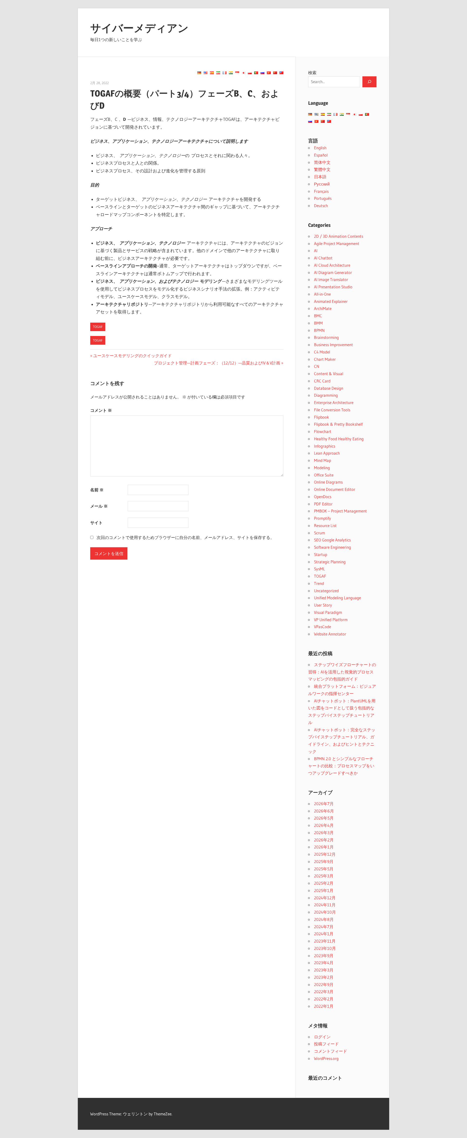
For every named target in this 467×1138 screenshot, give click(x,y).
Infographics (324, 446)
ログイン (322, 1036)
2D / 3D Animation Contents (338, 236)
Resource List (325, 525)
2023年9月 (323, 955)
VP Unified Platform (331, 619)
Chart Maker (325, 359)
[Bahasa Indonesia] (237, 72)
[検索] (369, 81)
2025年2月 (323, 883)
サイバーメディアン (139, 28)
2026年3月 (324, 832)
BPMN (319, 330)
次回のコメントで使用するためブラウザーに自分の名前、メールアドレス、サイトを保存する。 (185, 537)
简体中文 (322, 162)
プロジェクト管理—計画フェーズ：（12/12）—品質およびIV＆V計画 (217, 362)
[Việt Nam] (269, 72)
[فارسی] (218, 72)
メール (99, 506)
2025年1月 (323, 890)
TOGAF (98, 327)
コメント (101, 410)
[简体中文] (275, 72)
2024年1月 (323, 933)
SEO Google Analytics (332, 539)
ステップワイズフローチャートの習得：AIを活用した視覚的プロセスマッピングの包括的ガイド (342, 672)
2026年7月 (324, 803)
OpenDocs (322, 496)
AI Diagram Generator (333, 272)
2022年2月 (323, 998)
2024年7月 (323, 926)
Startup (320, 554)
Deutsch (321, 205)
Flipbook (321, 417)
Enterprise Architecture (333, 402)
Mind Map (322, 460)
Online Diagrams (328, 482)
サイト (96, 522)
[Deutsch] (199, 72)
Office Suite (323, 474)
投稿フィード (326, 1043)
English (320, 147)
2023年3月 (323, 969)
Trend (319, 583)
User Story (323, 605)
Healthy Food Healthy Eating (339, 438)
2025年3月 (323, 875)
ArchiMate (323, 308)
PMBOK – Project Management (340, 510)
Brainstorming (326, 337)
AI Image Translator (331, 279)
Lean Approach (327, 453)
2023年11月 (325, 941)
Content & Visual (328, 373)
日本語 (320, 176)
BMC (318, 315)
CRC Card (322, 380)
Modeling (322, 467)
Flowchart (322, 431)
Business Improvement (333, 344)
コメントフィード (330, 1051)
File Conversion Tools (332, 409)
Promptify (322, 518)
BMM (318, 323)
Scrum (319, 532)
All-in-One (322, 294)
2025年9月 (323, 861)
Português (323, 198)
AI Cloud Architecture (332, 265)
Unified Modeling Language (337, 597)
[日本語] (243, 72)
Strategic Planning (330, 561)
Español (321, 155)
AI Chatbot (323, 257)
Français (321, 191)
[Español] (212, 72)
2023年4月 (323, 962)
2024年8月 (324, 919)
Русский (322, 183)
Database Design (328, 388)
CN (316, 366)
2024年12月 (325, 897)
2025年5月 (323, 868)
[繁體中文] (281, 72)
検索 (312, 72)
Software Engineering (332, 547)
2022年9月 (323, 984)
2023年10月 (325, 948)
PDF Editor (323, 503)
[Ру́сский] (262, 72)
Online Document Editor (334, 489)
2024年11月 (325, 904)
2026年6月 (324, 810)
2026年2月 (324, 839)
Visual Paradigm (328, 612)
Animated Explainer (331, 301)
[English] (205, 72)
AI (315, 250)
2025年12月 (325, 854)
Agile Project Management (336, 243)
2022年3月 (323, 991)
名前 (97, 489)
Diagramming (326, 395)
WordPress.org (326, 1058)
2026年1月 (324, 846)
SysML (319, 568)
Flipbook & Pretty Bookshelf (338, 424)
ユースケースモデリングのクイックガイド (132, 355)
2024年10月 (325, 912)
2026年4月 (324, 825)
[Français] (224, 72)
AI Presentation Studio (333, 286)
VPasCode (322, 626)
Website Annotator (330, 633)
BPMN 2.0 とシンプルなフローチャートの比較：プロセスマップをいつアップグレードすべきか (341, 766)
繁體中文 (322, 169)
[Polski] (250, 72)
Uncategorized (326, 590)
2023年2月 (323, 977)
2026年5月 (324, 817)
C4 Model (322, 351)
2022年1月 (323, 1006)
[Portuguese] (256, 72)
